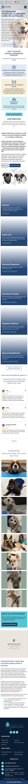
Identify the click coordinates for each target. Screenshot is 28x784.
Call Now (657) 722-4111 (14, 782)
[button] (25, 7)
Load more (14, 441)
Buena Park (13, 705)
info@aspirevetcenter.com (12, 766)
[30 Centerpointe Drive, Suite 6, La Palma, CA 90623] (2, 769)
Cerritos (6, 698)
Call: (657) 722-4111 (10, 763)
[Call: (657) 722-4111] (2, 1)
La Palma (6, 705)
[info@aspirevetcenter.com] (2, 766)
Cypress (6, 702)
